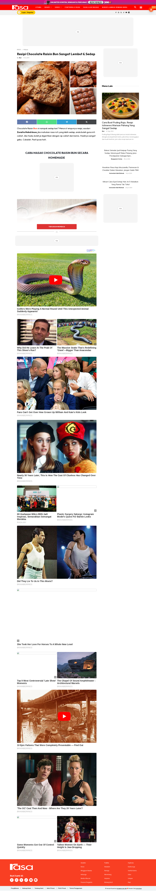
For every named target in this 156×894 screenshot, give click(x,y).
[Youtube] (126, 12)
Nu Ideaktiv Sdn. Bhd (122, 888)
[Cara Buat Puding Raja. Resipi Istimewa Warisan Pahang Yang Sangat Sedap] (120, 106)
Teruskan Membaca (57, 227)
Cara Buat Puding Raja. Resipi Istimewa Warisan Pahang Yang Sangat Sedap (118, 125)
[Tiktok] (123, 12)
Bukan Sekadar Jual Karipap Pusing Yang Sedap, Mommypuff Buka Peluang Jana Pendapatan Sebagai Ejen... (120, 153)
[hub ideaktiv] (141, 6)
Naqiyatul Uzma (116, 159)
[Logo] (20, 7)
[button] (135, 7)
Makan (26, 49)
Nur (20, 58)
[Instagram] (118, 12)
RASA (19, 49)
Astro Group (139, 888)
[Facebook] (116, 12)
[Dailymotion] (129, 12)
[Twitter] (121, 12)
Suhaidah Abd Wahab (116, 173)
